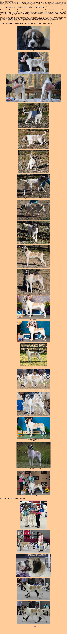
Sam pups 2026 (33, 626)
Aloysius (19, 19)
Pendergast (52, 20)
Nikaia (40, 19)
